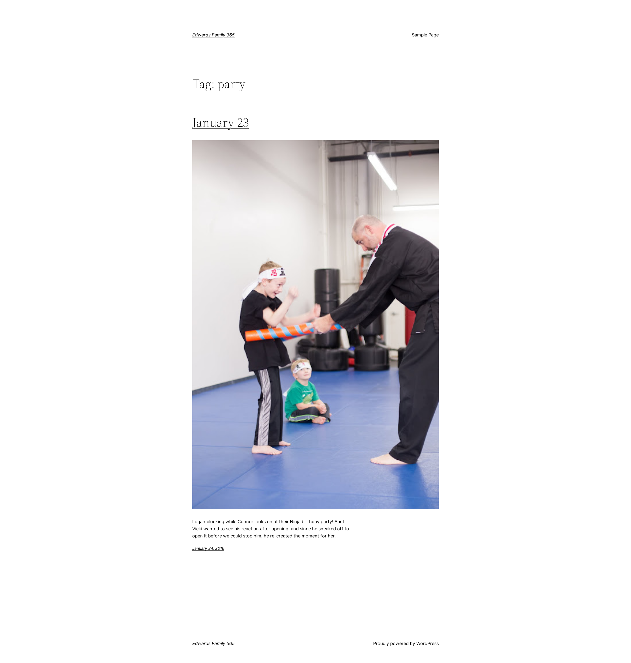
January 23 (220, 122)
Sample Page (425, 34)
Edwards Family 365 (213, 34)
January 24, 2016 (208, 548)
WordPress (427, 643)
